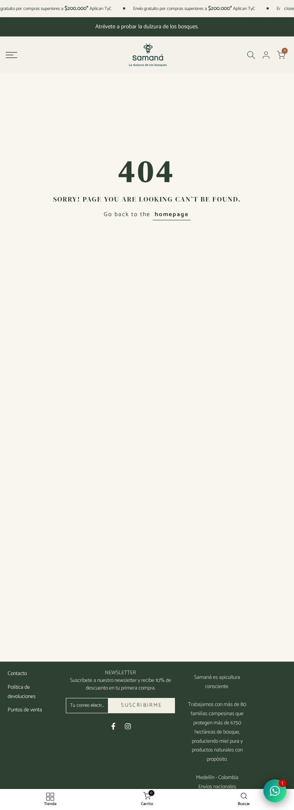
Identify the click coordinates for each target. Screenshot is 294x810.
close (289, 9)
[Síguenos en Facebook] (113, 726)
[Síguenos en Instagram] (127, 726)
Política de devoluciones (22, 692)
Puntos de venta (25, 710)
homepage (172, 214)
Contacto (17, 673)
